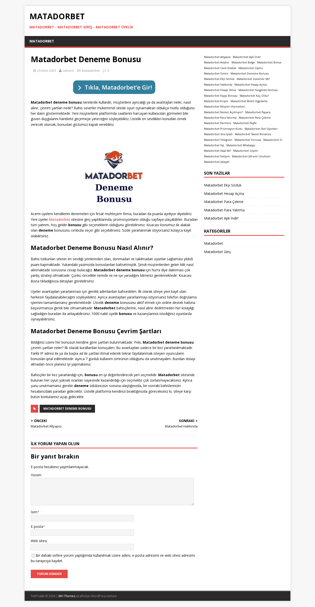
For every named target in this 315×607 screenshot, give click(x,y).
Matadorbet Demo (216, 73)
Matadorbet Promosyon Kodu (223, 128)
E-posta (37, 526)
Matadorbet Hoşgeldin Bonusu (258, 90)
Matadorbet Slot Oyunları (261, 128)
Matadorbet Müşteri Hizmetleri (224, 106)
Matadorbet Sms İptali (218, 134)
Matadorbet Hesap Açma (251, 84)
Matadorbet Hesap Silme (220, 90)
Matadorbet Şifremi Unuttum (251, 156)
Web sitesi (39, 540)
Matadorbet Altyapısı (217, 57)
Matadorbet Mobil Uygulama (249, 101)
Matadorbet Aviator (216, 62)
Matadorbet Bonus (269, 62)
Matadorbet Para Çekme (255, 117)
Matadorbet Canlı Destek (220, 68)
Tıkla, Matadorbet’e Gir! (118, 87)
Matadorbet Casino (250, 68)
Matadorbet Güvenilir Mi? (253, 79)
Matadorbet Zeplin (245, 150)
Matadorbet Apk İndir (247, 57)
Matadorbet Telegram (218, 140)
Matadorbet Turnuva (248, 140)
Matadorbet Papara (257, 112)
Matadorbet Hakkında (218, 84)
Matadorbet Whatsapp (240, 145)
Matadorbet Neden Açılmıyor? (223, 112)
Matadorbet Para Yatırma (220, 117)
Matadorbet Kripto (216, 101)
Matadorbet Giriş (217, 251)
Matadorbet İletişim (217, 156)
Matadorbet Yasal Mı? (217, 150)
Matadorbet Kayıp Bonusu (220, 95)
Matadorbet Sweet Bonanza (253, 134)
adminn (68, 70)
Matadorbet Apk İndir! (221, 218)
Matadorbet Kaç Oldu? (254, 95)
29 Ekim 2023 (46, 70)
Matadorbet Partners (217, 123)
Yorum (36, 475)
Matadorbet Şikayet (216, 162)
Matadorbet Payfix (245, 123)
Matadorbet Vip (214, 145)
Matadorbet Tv (272, 140)
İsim (34, 512)
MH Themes (67, 596)
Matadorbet (42, 41)
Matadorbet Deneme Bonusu (67, 408)
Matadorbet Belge (243, 62)
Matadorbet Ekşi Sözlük (219, 79)
